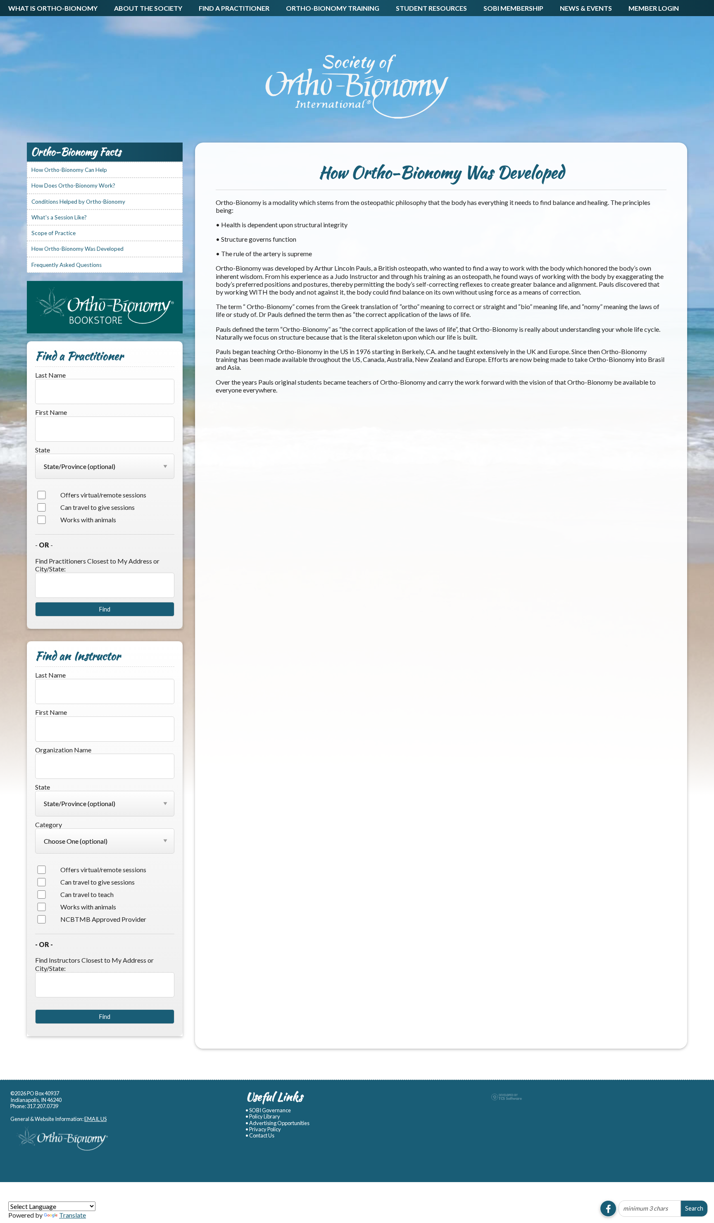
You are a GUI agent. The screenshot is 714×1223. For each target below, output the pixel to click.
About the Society (148, 8)
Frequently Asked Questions (66, 265)
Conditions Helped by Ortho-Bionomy (78, 201)
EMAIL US (95, 1119)
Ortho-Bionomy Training (332, 8)
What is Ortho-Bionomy (53, 8)
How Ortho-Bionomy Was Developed (77, 248)
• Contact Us (259, 1136)
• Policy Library (262, 1117)
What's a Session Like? (59, 217)
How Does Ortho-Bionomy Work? (73, 185)
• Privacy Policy (263, 1129)
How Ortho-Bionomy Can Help (69, 170)
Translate (72, 1215)
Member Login (653, 8)
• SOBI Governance (268, 1110)
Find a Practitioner (234, 8)
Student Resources (431, 8)
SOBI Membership (513, 8)
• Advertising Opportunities (277, 1123)
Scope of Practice (53, 233)
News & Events (586, 8)
